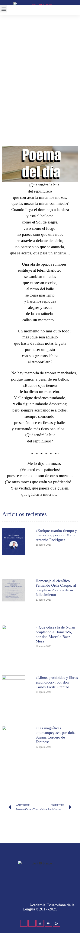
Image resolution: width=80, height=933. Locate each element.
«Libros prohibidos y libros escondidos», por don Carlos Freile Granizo (57, 682)
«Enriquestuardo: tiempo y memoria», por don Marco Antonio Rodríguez (56, 535)
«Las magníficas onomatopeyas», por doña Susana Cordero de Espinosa (56, 735)
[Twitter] (32, 923)
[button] (3, 8)
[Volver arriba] (74, 923)
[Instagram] (40, 923)
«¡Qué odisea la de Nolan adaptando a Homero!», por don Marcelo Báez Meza (55, 634)
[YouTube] (48, 923)
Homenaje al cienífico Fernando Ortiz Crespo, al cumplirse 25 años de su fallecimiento (56, 588)
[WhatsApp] (56, 923)
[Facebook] (24, 923)
